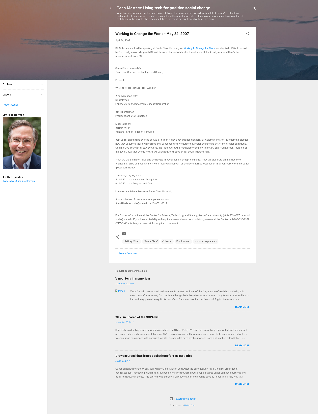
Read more (242, 306)
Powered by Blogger (184, 398)
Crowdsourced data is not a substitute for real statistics (153, 355)
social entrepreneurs (206, 241)
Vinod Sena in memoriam (132, 278)
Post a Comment (128, 253)
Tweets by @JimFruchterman (19, 181)
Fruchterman (183, 241)
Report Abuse (11, 104)
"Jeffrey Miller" (131, 241)
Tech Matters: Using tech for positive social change (163, 8)
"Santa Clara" (151, 241)
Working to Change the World (199, 48)
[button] (248, 34)
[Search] (254, 9)
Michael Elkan (189, 405)
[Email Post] (124, 234)
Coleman (167, 241)
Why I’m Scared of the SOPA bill (137, 317)
